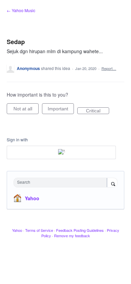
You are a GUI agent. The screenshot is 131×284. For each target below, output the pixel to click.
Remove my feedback (72, 235)
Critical (97, 111)
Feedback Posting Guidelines (80, 230)
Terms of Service (39, 230)
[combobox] (62, 182)
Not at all (26, 110)
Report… (108, 68)
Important (61, 110)
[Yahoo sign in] (61, 152)
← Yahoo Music (21, 10)
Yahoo (32, 198)
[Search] (112, 183)
